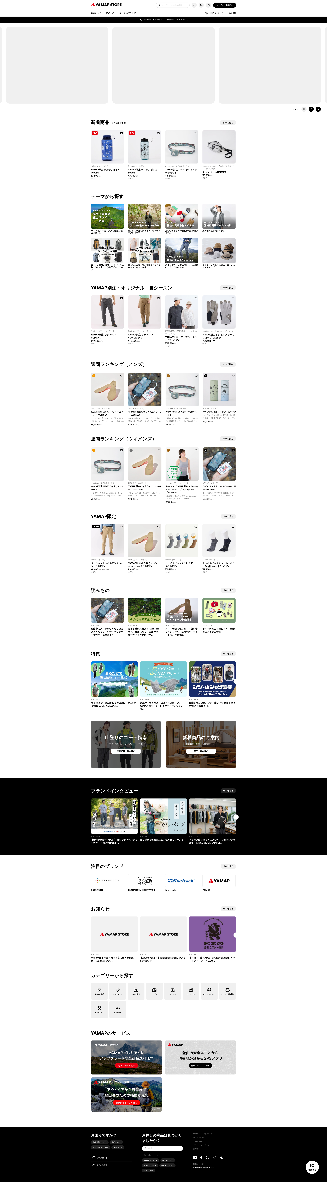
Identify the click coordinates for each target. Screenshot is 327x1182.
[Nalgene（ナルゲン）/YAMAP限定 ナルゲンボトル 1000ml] (107, 147)
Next (236, 681)
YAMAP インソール (150, 1160)
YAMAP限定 (136, 994)
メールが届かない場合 (100, 1147)
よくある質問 (230, 13)
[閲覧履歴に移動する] (201, 5)
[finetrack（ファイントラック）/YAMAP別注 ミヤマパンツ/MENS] (107, 312)
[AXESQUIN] (107, 881)
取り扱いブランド (128, 13)
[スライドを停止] (304, 109)
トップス (154, 994)
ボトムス (173, 994)
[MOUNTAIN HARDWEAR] (144, 881)
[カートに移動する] (208, 5)
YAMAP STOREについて (202, 1133)
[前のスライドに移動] (311, 109)
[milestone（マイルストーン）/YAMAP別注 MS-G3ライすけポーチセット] (181, 147)
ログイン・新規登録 (225, 5)
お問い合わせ (117, 1147)
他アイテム (117, 1012)
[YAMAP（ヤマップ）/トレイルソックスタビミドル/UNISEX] (181, 540)
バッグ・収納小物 (227, 994)
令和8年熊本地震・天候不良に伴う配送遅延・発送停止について (166, 20)
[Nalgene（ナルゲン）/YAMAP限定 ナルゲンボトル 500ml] (144, 147)
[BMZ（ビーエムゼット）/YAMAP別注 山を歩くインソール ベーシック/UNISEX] (144, 540)
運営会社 (196, 1149)
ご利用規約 (197, 1141)
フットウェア (191, 994)
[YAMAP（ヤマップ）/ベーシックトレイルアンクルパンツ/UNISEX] (107, 540)
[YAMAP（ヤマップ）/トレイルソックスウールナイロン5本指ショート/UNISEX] (219, 540)
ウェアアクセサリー (209, 994)
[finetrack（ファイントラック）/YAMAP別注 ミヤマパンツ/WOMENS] (144, 312)
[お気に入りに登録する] (121, 133)
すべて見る (228, 516)
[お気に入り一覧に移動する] (194, 5)
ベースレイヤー (167, 1160)
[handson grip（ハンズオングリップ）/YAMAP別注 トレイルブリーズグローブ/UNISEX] (219, 312)
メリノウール (148, 1170)
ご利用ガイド (214, 13)
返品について (116, 1142)
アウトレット (117, 994)
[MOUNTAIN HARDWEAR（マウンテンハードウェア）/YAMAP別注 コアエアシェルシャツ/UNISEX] (181, 312)
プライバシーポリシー (202, 1145)
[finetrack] (181, 881)
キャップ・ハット (167, 1165)
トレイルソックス (150, 1165)
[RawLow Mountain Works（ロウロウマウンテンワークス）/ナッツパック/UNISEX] (219, 147)
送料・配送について (100, 1142)
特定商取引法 (198, 1137)
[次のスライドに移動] (318, 109)
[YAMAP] (219, 881)
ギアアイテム (99, 1012)
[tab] (293, 109)
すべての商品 (99, 994)
